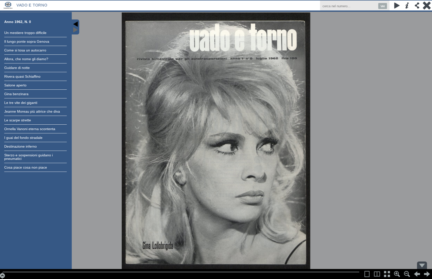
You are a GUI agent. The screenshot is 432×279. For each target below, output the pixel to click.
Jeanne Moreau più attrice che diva (32, 111)
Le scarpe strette (17, 120)
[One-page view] (367, 274)
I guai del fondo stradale (23, 138)
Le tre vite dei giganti (20, 103)
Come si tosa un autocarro (25, 50)
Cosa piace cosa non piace (25, 167)
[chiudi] (427, 5)
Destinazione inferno (20, 146)
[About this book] (407, 5)
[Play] (397, 5)
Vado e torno (31, 5)
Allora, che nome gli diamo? (26, 59)
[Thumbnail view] (387, 274)
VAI (382, 6)
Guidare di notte (17, 68)
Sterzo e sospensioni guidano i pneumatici (28, 157)
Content (75, 26)
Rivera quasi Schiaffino (22, 76)
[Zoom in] (397, 274)
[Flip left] (417, 274)
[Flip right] (427, 274)
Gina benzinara (16, 94)
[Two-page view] (377, 274)
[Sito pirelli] (8, 4)
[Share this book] (417, 5)
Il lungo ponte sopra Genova (26, 41)
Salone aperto (15, 85)
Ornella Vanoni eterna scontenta (29, 129)
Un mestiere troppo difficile (25, 33)
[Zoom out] (407, 274)
